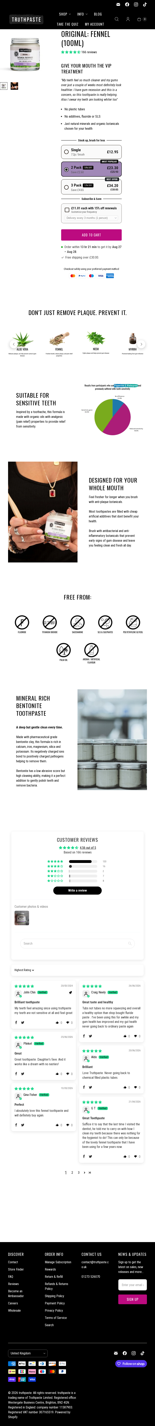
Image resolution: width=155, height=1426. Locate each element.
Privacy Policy (54, 1310)
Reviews (13, 1284)
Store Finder (16, 1269)
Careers (13, 1303)
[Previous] (14, 344)
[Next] (141, 344)
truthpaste (25, 1393)
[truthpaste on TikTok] (144, 4)
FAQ (10, 1277)
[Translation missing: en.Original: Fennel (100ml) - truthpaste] (3, 86)
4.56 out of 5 (88, 848)
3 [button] (79, 1173)
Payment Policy (55, 1303)
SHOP (63, 14)
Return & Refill (54, 1277)
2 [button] (72, 1173)
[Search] (116, 19)
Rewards (50, 1269)
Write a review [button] (77, 890)
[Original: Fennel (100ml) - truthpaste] (25, 54)
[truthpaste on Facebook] (127, 4)
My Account (94, 24)
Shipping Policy (54, 1296)
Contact (13, 1262)
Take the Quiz (68, 24)
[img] (24, 986)
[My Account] (128, 19)
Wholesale (14, 1310)
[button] (71, 52)
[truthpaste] (26, 19)
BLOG (98, 14)
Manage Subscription (58, 1262)
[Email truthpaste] (118, 4)
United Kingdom (26, 1353)
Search (49, 1325)
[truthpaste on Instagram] (136, 4)
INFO (80, 14)
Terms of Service (56, 1318)
